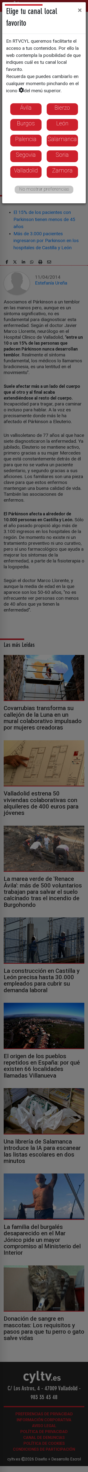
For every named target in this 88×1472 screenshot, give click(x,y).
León (62, 123)
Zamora (62, 170)
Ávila (26, 107)
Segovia (26, 154)
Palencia (25, 139)
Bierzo (62, 107)
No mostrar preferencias (44, 189)
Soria (62, 154)
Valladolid (26, 170)
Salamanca (62, 139)
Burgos (26, 123)
